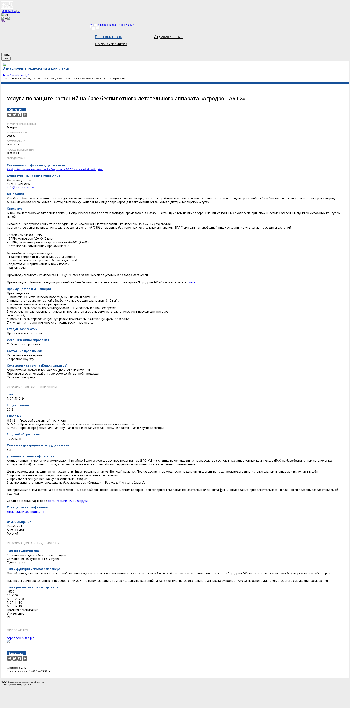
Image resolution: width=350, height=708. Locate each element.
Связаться (16, 109)
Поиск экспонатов (111, 43)
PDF (6, 58)
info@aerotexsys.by (20, 187)
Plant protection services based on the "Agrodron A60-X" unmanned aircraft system (55, 169)
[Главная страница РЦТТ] (175, 5)
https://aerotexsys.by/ (16, 75)
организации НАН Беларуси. (68, 501)
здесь (191, 282)
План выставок (108, 36)
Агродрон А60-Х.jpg (20, 638)
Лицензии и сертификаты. (25, 512)
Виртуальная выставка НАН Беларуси (111, 24)
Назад (6, 54)
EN (3, 21)
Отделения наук (168, 36)
